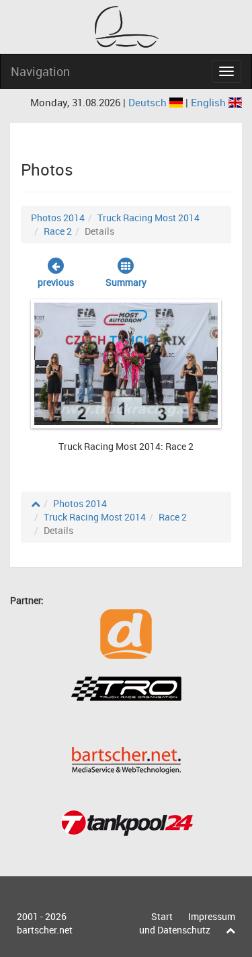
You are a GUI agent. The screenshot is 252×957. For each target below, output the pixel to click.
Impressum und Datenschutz (187, 923)
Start (162, 916)
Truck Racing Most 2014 (148, 217)
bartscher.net (45, 929)
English (209, 102)
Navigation (40, 71)
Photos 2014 (58, 217)
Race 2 (58, 231)
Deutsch (148, 102)
